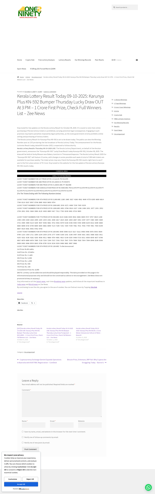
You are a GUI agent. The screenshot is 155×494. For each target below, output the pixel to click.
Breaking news (59, 281)
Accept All (21, 484)
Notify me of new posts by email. (37, 442)
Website (81, 421)
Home (19, 60)
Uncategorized (37, 77)
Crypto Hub (30, 60)
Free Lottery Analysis (46, 60)
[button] (148, 487)
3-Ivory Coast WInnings (122, 107)
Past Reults (99, 60)
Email (53, 421)
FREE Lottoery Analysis (122, 119)
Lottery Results (65, 60)
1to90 (40, 92)
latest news (40, 281)
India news (21, 284)
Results (116, 126)
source (19, 293)
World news (33, 284)
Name (25, 421)
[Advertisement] (77, 38)
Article (28, 77)
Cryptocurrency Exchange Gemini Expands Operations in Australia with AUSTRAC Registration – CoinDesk (39, 361)
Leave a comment (50, 92)
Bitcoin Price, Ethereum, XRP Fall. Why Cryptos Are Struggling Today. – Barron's (86, 361)
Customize (12, 479)
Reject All (30, 479)
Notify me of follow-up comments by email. (41, 437)
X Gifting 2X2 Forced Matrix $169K (42, 69)
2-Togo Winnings (120, 103)
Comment (26, 390)
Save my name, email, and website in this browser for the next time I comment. (55, 432)
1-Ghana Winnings (120, 100)
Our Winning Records (83, 60)
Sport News (21, 69)
